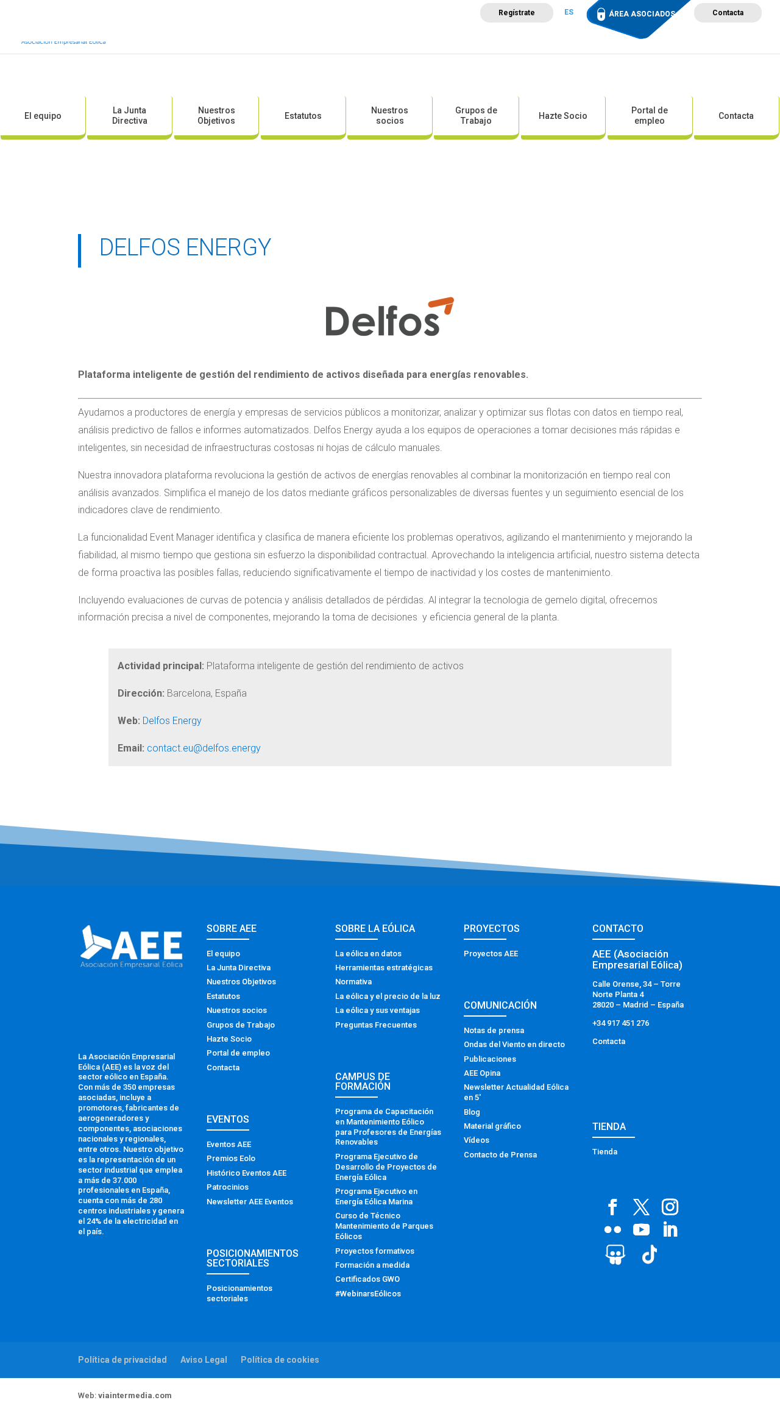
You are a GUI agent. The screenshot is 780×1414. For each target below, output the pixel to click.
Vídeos (476, 1140)
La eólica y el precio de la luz (388, 996)
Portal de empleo (649, 115)
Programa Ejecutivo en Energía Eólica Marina (376, 1196)
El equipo (43, 116)
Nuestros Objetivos (216, 115)
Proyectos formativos (374, 1251)
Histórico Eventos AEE (246, 1173)
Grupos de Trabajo (476, 115)
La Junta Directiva (129, 115)
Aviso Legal (203, 1360)
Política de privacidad (122, 1360)
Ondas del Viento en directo (514, 1044)
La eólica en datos (368, 953)
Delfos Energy (172, 721)
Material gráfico (492, 1126)
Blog (472, 1112)
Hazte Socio (563, 116)
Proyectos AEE (491, 953)
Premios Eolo (231, 1158)
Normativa (353, 981)
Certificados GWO (367, 1279)
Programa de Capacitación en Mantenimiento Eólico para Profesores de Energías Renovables (388, 1127)
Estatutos (303, 116)
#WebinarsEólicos (368, 1293)
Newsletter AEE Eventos (250, 1201)
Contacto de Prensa (500, 1154)
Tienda (604, 1151)
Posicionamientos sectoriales (239, 1293)
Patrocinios (228, 1187)
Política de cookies (280, 1360)
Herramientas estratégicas (384, 967)
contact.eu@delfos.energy (204, 748)
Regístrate (516, 13)
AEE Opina (482, 1073)
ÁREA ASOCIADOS (642, 14)
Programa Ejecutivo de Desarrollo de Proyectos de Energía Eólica (386, 1167)
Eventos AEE (229, 1144)
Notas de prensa (494, 1030)
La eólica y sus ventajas (377, 1010)
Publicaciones (490, 1059)
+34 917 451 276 (620, 1023)
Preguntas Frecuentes (376, 1024)
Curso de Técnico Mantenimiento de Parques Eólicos (384, 1226)
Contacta (727, 13)
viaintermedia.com (135, 1395)
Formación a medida (372, 1265)
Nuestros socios (389, 115)
